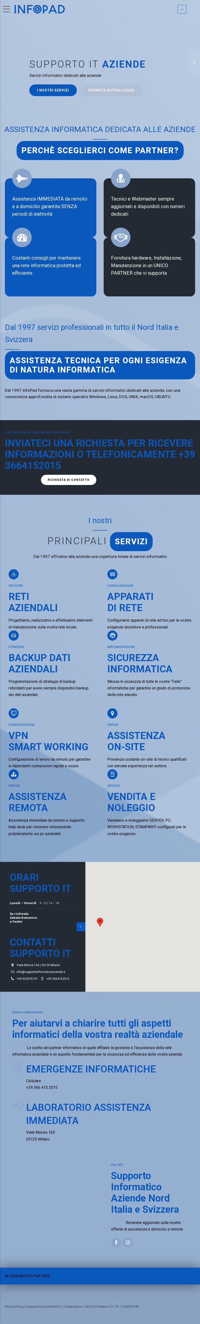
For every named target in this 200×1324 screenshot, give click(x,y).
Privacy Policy (14, 1306)
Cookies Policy (34, 1306)
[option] (100, 61)
